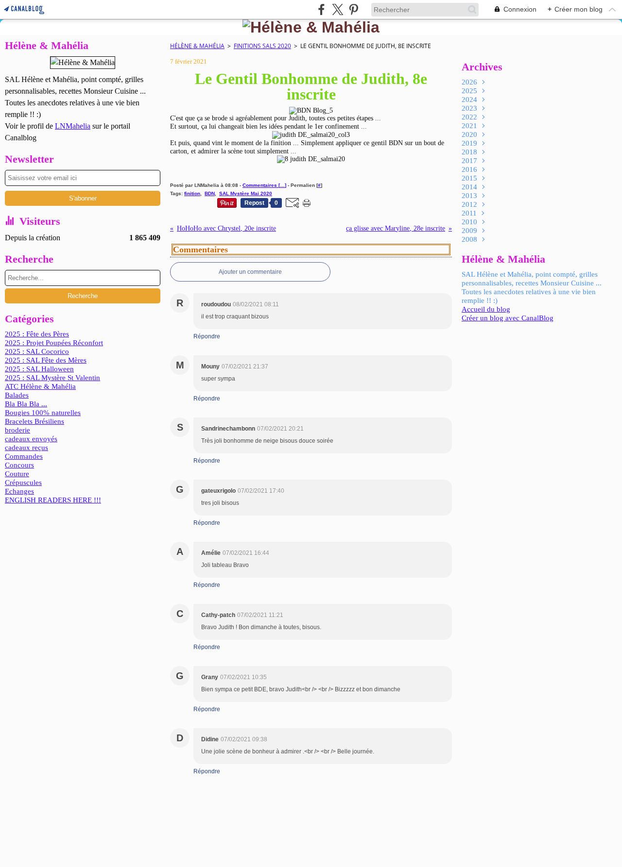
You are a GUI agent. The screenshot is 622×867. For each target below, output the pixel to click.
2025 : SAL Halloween (39, 369)
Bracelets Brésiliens (34, 421)
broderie (17, 430)
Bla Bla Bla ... (26, 404)
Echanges (19, 491)
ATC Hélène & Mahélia (40, 386)
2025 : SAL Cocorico (37, 351)
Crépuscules (23, 482)
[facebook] (321, 9)
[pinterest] (353, 9)
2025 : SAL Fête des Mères (45, 360)
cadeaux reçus (26, 447)
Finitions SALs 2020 (262, 46)
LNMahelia (72, 126)
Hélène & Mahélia (197, 46)
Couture (17, 474)
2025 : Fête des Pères (37, 334)
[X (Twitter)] (337, 9)
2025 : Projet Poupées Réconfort (54, 343)
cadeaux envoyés (31, 439)
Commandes (24, 456)
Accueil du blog (486, 309)
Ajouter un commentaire (250, 271)
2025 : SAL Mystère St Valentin (52, 378)
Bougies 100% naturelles (43, 413)
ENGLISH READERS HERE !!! (53, 500)
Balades (17, 395)
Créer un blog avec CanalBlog (507, 318)
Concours (19, 465)
